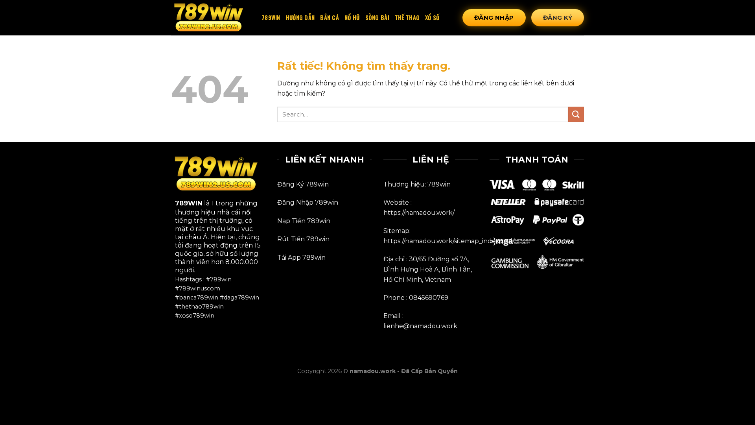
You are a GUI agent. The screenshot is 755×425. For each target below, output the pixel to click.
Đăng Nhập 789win (307, 202)
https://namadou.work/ (419, 212)
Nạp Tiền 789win (303, 221)
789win (270, 17)
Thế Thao (407, 17)
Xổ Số (432, 17)
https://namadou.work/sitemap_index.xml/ (448, 241)
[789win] (210, 18)
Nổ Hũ (351, 17)
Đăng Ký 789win (303, 184)
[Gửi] (576, 114)
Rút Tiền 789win (303, 239)
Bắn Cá (329, 17)
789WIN (189, 203)
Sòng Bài (377, 17)
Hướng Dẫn (300, 17)
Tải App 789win (301, 257)
